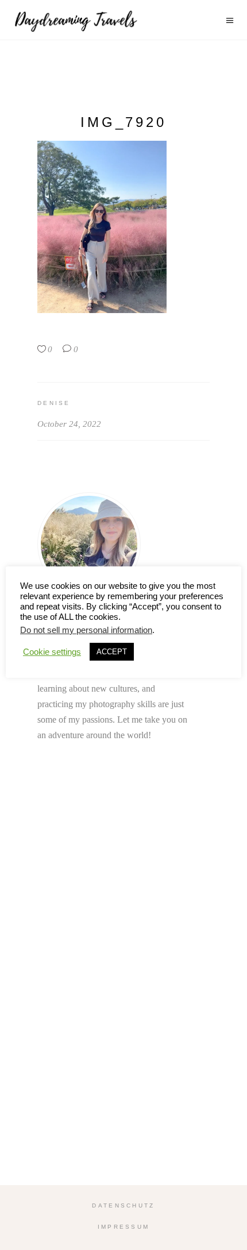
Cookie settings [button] (52, 652)
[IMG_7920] (123, 544)
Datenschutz (123, 1205)
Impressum (124, 1227)
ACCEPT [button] (112, 651)
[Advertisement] (123, 993)
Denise (54, 403)
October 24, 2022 (69, 424)
